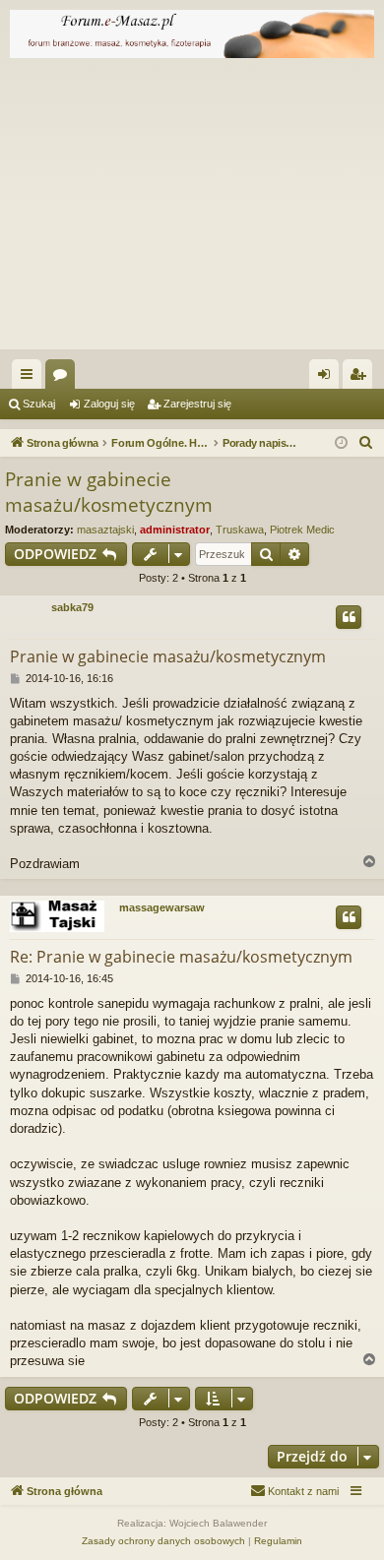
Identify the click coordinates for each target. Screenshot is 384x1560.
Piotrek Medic (302, 529)
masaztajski (105, 529)
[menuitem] (366, 443)
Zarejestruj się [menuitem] (361, 378)
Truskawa (240, 529)
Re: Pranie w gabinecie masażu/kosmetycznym (181, 957)
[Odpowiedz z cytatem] (348, 617)
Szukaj (39, 403)
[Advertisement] (192, 209)
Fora (64, 378)
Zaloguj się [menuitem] (328, 378)
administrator (175, 529)
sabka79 (72, 607)
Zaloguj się (109, 403)
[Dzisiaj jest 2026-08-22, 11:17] (341, 443)
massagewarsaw (162, 907)
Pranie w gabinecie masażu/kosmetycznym (109, 493)
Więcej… (30, 378)
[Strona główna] (192, 34)
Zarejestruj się (197, 403)
